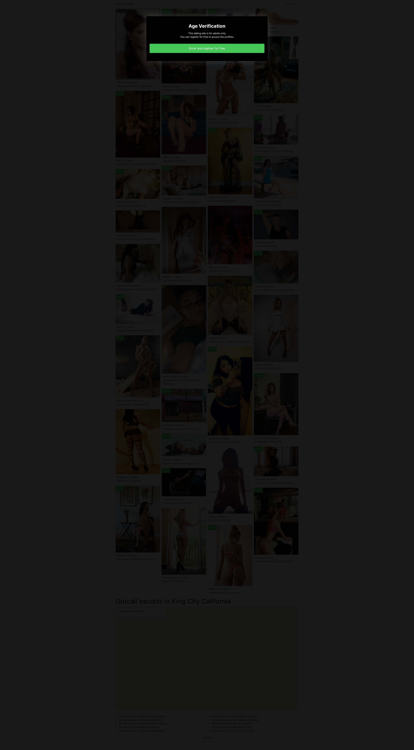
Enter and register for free (207, 48)
